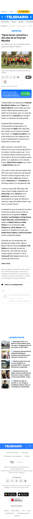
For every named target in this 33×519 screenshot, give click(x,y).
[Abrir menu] (2, 17)
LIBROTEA (17, 516)
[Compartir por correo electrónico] (18, 77)
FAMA (29, 510)
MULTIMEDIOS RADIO (23, 513)
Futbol (14, 22)
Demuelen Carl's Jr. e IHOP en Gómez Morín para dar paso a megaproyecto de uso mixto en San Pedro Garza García (21, 345)
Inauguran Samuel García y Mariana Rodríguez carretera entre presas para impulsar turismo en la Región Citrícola (21, 355)
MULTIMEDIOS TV (10, 513)
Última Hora (5, 22)
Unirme (23, 94)
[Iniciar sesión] (31, 17)
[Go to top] (30, 446)
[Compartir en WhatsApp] (3, 77)
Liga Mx (21, 22)
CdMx (11, 11)
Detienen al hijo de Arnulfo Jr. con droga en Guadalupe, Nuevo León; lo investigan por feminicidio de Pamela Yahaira (21, 385)
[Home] (17, 17)
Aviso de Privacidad (13, 452)
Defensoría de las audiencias (13, 456)
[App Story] (23, 494)
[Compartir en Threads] (14, 77)
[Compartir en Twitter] (10, 77)
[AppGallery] (16, 500)
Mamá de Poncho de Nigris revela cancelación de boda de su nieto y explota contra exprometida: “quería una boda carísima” (21, 375)
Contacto (27, 456)
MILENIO (6, 510)
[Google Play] (10, 494)
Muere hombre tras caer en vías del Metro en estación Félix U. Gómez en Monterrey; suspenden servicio (20, 365)
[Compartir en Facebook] (6, 77)
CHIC (23, 510)
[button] (4, 81)
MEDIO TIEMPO (15, 510)
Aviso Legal (24, 452)
